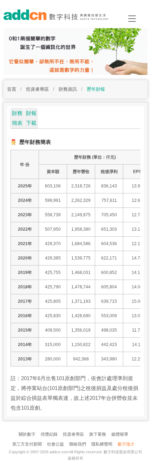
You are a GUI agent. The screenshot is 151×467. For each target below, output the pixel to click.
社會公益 (55, 444)
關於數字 (27, 434)
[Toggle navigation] (132, 19)
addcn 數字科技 (61, 16)
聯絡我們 (77, 444)
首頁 (11, 89)
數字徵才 (126, 444)
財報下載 (31, 118)
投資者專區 (73, 434)
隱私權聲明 (101, 444)
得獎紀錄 (49, 434)
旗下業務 (97, 434)
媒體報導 (119, 434)
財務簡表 (17, 118)
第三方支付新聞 (27, 444)
